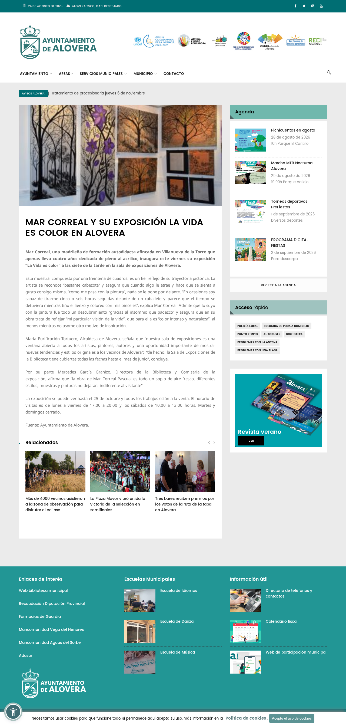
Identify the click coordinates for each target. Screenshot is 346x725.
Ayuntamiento (34, 74)
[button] (13, 712)
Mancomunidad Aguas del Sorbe (50, 642)
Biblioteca (294, 334)
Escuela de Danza (177, 621)
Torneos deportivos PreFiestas (289, 204)
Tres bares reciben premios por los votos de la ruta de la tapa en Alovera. (184, 504)
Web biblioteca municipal (43, 591)
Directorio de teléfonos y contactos (289, 593)
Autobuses (272, 334)
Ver (251, 440)
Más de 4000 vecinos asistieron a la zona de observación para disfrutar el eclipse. (55, 504)
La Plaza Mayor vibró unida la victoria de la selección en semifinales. (117, 504)
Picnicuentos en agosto (293, 130)
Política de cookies (245, 718)
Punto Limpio (247, 334)
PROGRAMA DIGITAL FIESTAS (289, 243)
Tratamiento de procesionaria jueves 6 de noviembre (98, 93)
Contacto (174, 74)
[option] (179, 93)
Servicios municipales (102, 74)
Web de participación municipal (296, 652)
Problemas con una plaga (257, 350)
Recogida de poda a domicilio (286, 326)
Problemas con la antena (257, 342)
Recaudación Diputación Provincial (52, 604)
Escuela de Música (177, 652)
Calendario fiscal (282, 621)
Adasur (25, 655)
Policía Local (247, 326)
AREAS (64, 74)
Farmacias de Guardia (40, 617)
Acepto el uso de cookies (292, 718)
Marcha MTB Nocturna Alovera (291, 166)
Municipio (144, 74)
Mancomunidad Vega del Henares (51, 629)
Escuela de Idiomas (178, 591)
